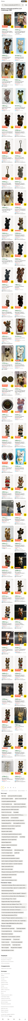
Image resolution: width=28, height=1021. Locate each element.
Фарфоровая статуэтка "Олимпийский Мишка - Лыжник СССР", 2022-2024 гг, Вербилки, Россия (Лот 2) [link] (7, 676)
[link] (4, 796)
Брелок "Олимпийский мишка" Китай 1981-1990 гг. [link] (7, 313)
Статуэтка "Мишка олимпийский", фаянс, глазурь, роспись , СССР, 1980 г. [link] (20, 624)
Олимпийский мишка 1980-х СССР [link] (6, 108)
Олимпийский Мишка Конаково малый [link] (19, 417)
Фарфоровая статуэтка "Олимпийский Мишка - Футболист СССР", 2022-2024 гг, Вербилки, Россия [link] (20, 779)
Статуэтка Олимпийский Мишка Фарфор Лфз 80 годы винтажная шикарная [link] (20, 391)
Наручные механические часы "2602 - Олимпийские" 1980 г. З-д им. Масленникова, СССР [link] (7, 417)
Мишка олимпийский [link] (19, 726)
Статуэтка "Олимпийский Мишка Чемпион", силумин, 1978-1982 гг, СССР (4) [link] (7, 235)
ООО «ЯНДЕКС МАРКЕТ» (9, 1014)
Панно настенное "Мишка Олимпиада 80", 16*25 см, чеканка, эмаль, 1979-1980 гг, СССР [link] (7, 32)
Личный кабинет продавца (6, 957)
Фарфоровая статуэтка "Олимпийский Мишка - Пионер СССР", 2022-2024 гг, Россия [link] (7, 573)
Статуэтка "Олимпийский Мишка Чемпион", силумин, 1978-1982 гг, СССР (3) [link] (7, 287)
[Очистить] (22, 5)
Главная (3, 1019)
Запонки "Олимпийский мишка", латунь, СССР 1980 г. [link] (7, 468)
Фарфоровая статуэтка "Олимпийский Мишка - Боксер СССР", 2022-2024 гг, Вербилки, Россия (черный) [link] (20, 443)
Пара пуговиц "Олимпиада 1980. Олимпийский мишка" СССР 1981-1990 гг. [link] (7, 391)
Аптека (2, 986)
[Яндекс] (10, 1016)
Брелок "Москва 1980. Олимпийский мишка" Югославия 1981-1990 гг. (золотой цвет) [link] (7, 184)
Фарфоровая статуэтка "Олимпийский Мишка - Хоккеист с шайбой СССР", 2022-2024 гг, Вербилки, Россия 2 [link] (7, 753)
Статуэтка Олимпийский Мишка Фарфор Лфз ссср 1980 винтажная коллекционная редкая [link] (7, 261)
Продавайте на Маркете (6, 959)
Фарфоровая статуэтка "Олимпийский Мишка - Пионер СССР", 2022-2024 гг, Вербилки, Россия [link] (7, 598)
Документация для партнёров (7, 961)
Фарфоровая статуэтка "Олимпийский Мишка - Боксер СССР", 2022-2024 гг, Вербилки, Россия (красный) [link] (7, 494)
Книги (2, 993)
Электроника (4, 980)
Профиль (25, 1019)
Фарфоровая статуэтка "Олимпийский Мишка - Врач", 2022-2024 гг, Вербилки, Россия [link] (7, 443)
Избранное (14, 1019)
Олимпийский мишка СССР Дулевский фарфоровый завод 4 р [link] (19, 82)
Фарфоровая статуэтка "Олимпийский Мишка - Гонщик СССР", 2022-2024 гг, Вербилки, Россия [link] (20, 235)
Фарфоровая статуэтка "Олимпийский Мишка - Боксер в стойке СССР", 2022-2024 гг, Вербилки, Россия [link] (20, 546)
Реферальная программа (6, 968)
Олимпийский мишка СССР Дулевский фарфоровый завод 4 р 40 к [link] (7, 58)
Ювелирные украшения (6, 1003)
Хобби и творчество (5, 989)
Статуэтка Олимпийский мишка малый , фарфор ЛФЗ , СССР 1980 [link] (20, 108)
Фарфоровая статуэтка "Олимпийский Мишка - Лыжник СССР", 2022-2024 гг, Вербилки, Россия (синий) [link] (20, 701)
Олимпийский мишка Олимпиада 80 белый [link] (19, 468)
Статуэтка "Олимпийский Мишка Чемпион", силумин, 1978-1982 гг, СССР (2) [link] (20, 261)
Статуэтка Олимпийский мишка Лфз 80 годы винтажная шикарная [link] (7, 82)
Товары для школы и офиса (6, 994)
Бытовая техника (4, 977)
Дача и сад (3, 991)
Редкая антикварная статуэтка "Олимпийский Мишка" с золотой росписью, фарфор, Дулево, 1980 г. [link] (7, 546)
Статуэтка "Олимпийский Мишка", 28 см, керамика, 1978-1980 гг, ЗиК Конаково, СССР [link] (7, 132)
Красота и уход (4, 987)
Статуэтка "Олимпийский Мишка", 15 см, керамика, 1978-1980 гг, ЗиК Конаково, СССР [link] (20, 210)
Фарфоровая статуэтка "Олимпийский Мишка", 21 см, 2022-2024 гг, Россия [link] (7, 158)
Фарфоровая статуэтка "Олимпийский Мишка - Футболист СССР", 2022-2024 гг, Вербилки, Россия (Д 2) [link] (7, 624)
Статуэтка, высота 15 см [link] (20, 337)
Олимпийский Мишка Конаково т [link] (19, 287)
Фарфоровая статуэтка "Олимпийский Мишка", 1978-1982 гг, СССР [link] (20, 132)
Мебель (2, 975)
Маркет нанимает (4, 1010)
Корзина (19, 1019)
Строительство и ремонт (6, 1000)
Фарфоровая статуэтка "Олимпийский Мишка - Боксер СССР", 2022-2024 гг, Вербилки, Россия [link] (20, 753)
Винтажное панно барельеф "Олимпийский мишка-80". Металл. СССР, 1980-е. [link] (7, 779)
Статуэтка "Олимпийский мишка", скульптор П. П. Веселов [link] (20, 650)
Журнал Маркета (4, 1012)
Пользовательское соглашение (7, 1006)
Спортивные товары (5, 996)
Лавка (8, 1019)
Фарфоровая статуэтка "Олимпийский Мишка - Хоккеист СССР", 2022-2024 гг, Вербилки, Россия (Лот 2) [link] (20, 494)
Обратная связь (4, 1008)
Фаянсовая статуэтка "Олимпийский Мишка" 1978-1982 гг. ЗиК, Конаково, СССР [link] (20, 313)
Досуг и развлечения (5, 973)
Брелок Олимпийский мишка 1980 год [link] (6, 520)
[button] (26, 5)
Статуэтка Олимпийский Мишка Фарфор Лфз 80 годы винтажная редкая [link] (20, 32)
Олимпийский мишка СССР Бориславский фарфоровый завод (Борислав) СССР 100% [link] (20, 58)
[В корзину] (12, 26)
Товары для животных (5, 998)
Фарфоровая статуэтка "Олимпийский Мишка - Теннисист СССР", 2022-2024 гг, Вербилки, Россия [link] (20, 598)
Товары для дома (4, 984)
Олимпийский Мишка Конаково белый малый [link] (20, 365)
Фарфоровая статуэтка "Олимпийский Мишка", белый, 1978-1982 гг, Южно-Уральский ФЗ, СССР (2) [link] (20, 184)
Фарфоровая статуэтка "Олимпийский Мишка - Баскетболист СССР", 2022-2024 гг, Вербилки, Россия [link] (7, 338)
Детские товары (4, 1002)
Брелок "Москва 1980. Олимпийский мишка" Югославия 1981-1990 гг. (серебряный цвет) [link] (20, 158)
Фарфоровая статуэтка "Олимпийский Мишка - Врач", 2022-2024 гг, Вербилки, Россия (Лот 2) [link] (20, 676)
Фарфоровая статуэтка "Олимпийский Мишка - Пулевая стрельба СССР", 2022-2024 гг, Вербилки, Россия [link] (20, 520)
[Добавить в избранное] (12, 13)
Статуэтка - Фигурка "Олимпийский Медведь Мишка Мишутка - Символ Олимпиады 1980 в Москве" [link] (7, 701)
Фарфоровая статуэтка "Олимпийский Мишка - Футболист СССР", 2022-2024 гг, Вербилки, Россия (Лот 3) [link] (7, 727)
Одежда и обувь (4, 982)
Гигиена (2, 978)
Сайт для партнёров (5, 963)
